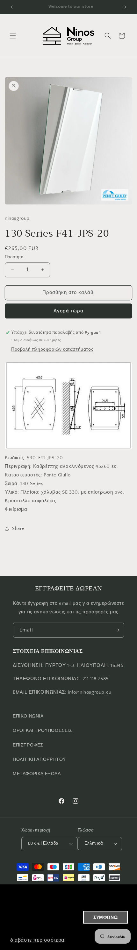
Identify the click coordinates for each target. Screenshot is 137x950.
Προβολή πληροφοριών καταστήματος (52, 349)
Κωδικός (14, 458)
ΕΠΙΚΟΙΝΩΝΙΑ (28, 716)
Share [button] (18, 528)
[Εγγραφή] (117, 630)
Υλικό (11, 492)
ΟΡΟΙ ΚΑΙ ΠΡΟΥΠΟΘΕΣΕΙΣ (42, 730)
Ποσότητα (14, 257)
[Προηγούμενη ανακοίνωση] (12, 7)
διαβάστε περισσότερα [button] (37, 940)
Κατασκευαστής (23, 475)
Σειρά (11, 483)
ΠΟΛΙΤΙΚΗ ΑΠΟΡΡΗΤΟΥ (39, 759)
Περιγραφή (17, 466)
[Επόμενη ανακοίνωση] (125, 7)
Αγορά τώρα (68, 311)
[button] (13, 36)
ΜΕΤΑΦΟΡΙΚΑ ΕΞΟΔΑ (37, 773)
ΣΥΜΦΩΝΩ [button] (105, 917)
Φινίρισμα (16, 509)
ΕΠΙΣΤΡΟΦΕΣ (28, 745)
